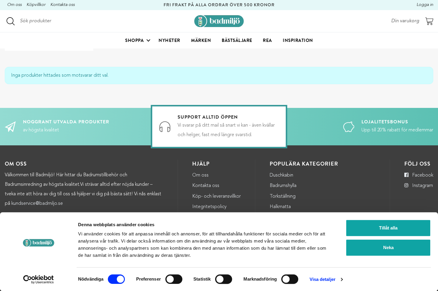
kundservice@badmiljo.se (37, 203)
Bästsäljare (237, 40)
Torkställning (283, 196)
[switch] (173, 279)
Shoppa (134, 40)
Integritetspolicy (209, 207)
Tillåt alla (388, 227)
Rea (267, 40)
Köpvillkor (36, 5)
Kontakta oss (62, 5)
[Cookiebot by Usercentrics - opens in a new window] (39, 279)
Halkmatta (280, 207)
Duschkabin (281, 175)
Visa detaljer (323, 279)
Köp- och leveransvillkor (216, 196)
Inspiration (298, 40)
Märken (201, 40)
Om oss (14, 5)
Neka (388, 247)
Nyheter (169, 40)
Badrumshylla (283, 185)
